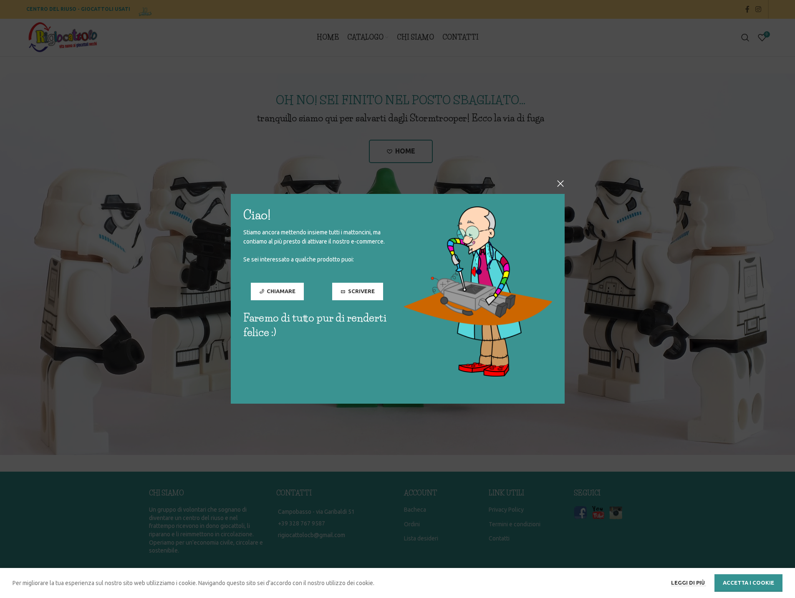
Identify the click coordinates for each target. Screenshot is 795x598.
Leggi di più (688, 582)
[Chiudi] (560, 183)
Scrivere (361, 291)
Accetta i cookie (748, 582)
